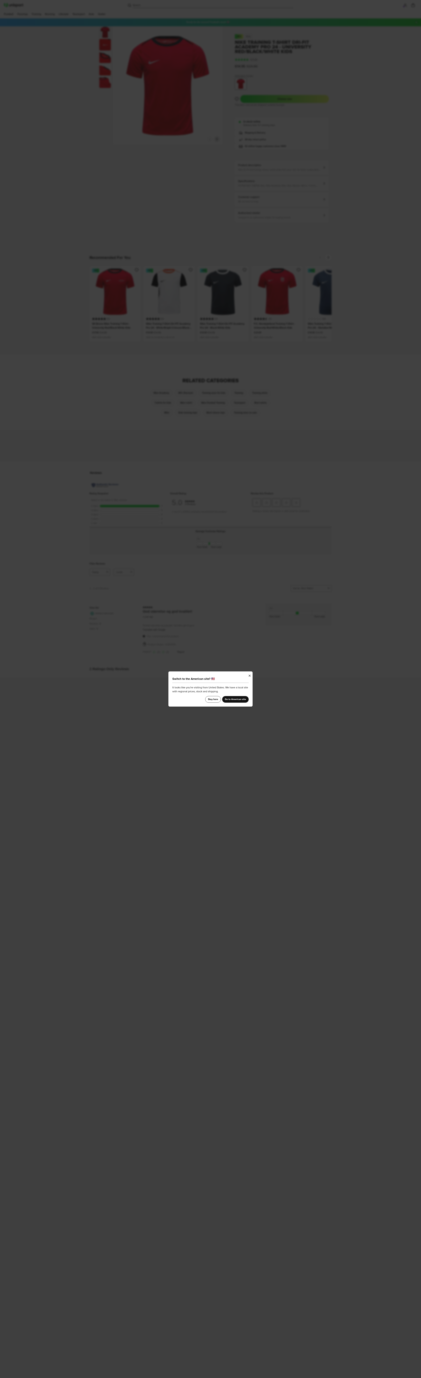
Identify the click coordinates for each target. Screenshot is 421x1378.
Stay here (213, 699)
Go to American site (235, 699)
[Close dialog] (250, 676)
